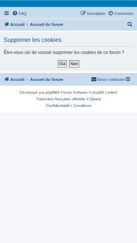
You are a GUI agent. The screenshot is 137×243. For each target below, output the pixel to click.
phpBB (51, 92)
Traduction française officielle (60, 99)
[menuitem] (19, 13)
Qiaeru (95, 99)
